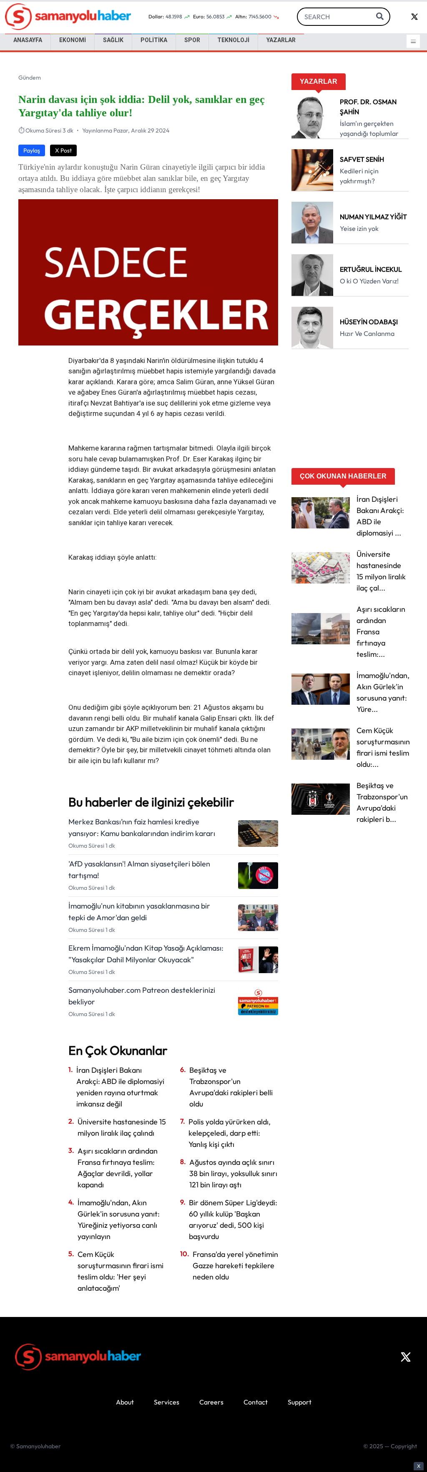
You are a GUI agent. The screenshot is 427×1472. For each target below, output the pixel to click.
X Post (63, 150)
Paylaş (31, 150)
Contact (256, 1402)
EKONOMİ (72, 40)
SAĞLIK (113, 40)
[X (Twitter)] (405, 1357)
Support (299, 1402)
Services (166, 1402)
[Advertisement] (350, 411)
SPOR (192, 40)
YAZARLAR (281, 40)
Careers (211, 1402)
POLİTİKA (154, 40)
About (125, 1402)
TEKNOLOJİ (233, 40)
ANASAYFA (27, 40)
